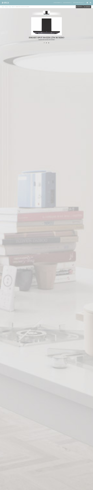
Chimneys (6, 6)
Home (3, 6)
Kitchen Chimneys (57, 2)
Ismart (10, 6)
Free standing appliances (78, 2)
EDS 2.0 (13, 6)
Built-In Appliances (66, 2)
